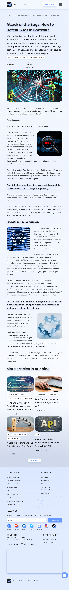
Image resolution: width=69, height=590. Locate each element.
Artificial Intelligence (19, 435)
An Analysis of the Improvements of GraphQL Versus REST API (48, 442)
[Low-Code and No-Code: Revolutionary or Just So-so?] (48, 384)
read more (34, 460)
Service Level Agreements (15, 501)
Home (8, 15)
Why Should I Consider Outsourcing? (48, 488)
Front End (23, 395)
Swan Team (28, 398)
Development (12, 395)
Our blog (16, 15)
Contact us (49, 4)
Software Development (36, 58)
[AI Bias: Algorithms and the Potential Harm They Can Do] (20, 424)
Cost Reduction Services (14, 480)
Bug (9, 58)
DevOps (9, 498)
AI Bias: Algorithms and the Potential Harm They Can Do (20, 446)
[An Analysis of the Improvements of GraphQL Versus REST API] (48, 424)
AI (8, 435)
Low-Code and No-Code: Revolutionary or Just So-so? (47, 402)
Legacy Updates (12, 487)
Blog (42, 484)
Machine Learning (13, 438)
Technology (52, 395)
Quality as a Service (13, 494)
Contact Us (45, 493)
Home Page (45, 477)
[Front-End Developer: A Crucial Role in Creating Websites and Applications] (20, 384)
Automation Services (13, 484)
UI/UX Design (11, 504)
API (38, 435)
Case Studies (45, 480)
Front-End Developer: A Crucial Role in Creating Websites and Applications (20, 406)
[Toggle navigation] (60, 5)
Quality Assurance (20, 58)
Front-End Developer (14, 398)
